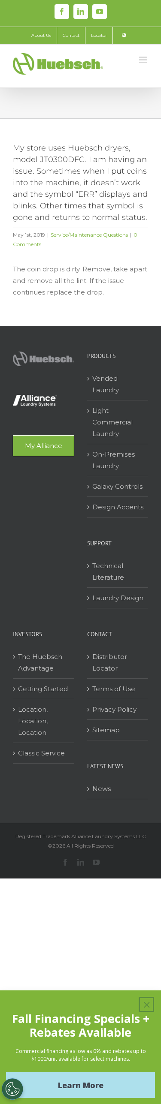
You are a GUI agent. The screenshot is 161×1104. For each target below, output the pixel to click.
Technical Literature (108, 571)
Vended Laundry (105, 384)
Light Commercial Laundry (112, 422)
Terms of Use (113, 689)
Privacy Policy (114, 709)
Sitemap (106, 730)
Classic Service (41, 753)
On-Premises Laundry (113, 460)
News (101, 789)
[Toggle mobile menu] (143, 59)
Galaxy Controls (117, 486)
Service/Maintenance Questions (89, 235)
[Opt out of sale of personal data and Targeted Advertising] (12, 1089)
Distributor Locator (109, 662)
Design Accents (117, 507)
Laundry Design (117, 598)
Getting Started (43, 689)
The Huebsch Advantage (40, 662)
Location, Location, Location (33, 721)
